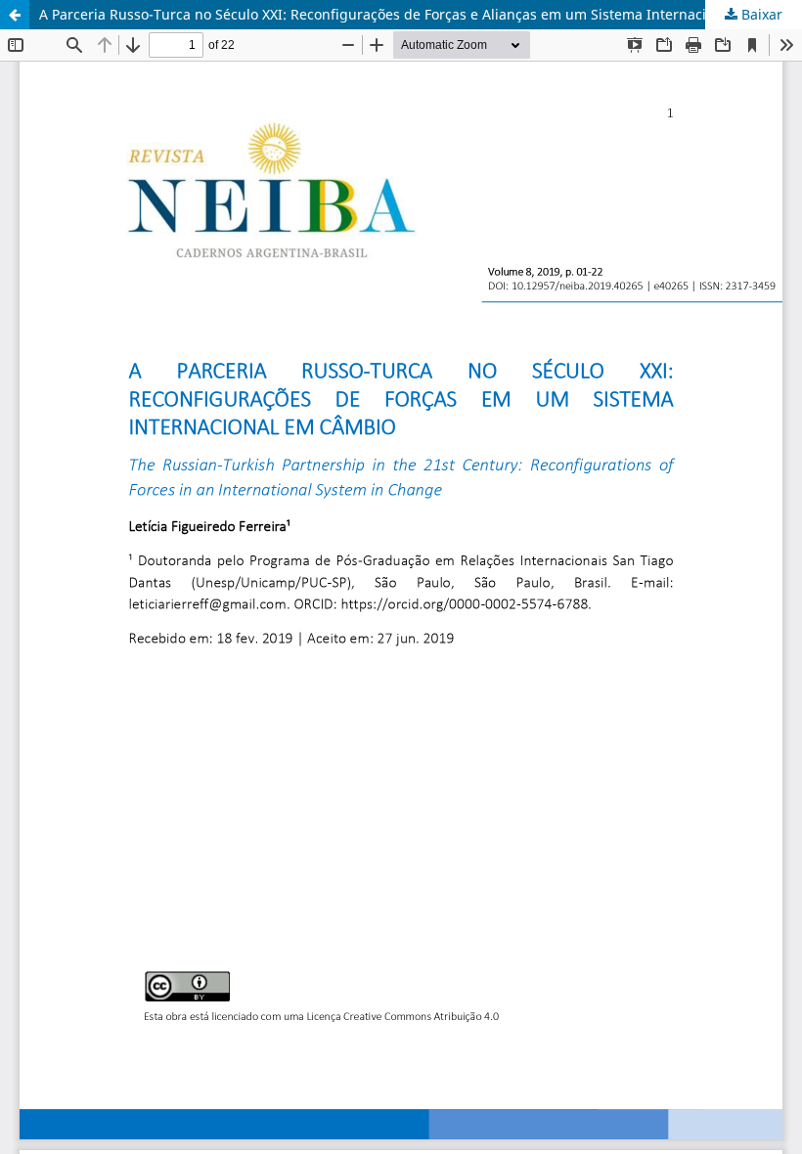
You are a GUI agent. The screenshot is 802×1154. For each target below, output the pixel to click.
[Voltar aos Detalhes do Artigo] (14, 14)
